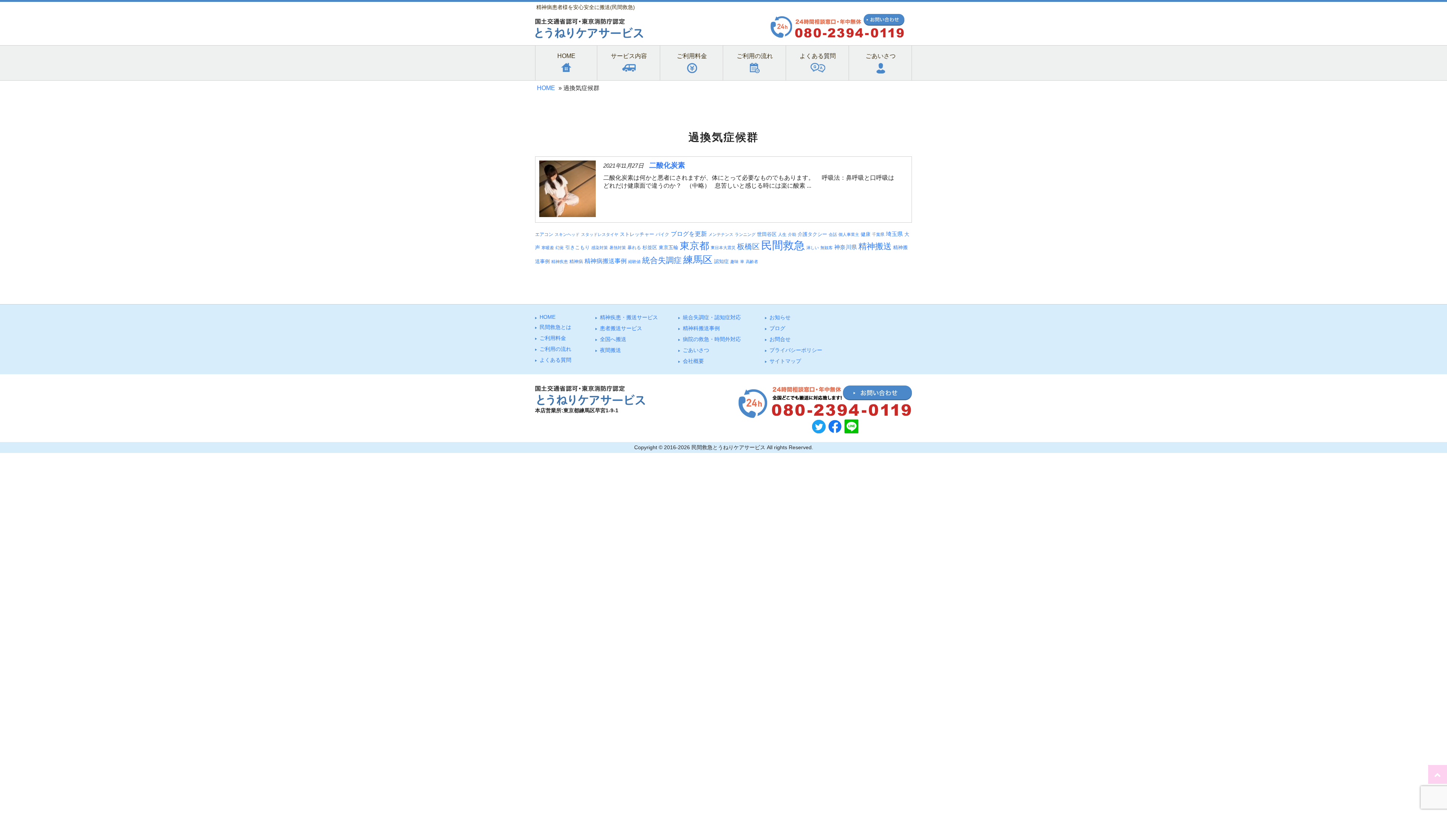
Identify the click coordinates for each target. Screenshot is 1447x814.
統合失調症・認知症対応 (712, 317)
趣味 (734, 261)
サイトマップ (785, 361)
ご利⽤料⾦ (553, 338)
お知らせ (780, 317)
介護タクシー (812, 234)
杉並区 (649, 247)
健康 (865, 234)
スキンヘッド (567, 234)
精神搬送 (875, 246)
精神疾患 (559, 261)
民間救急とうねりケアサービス (728, 447)
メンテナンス (720, 234)
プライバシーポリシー (795, 350)
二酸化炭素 (667, 165)
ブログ (777, 328)
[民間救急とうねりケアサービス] (589, 36)
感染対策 (599, 247)
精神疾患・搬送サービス (629, 317)
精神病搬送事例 (605, 261)
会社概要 (693, 361)
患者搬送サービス (621, 328)
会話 (833, 234)
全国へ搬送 (613, 339)
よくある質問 (555, 360)
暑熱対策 (617, 247)
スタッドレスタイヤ (599, 234)
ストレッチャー (637, 234)
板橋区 (748, 246)
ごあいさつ (696, 350)
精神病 (576, 261)
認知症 (721, 261)
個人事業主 (848, 234)
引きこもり (577, 247)
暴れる (634, 247)
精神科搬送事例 (701, 328)
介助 (792, 234)
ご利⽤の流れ (555, 349)
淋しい (812, 247)
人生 (782, 234)
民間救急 (783, 245)
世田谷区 (767, 234)
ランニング (745, 234)
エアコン (544, 234)
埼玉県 (894, 234)
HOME (546, 88)
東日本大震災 (723, 247)
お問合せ (780, 339)
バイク (662, 234)
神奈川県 (845, 247)
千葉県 (878, 234)
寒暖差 (547, 247)
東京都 (694, 245)
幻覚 (559, 247)
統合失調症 (662, 260)
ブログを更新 (689, 234)
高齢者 (752, 261)
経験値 (634, 261)
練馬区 (698, 259)
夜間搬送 (610, 350)
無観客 (826, 247)
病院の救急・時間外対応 (712, 339)
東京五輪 (668, 247)
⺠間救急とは (555, 327)
